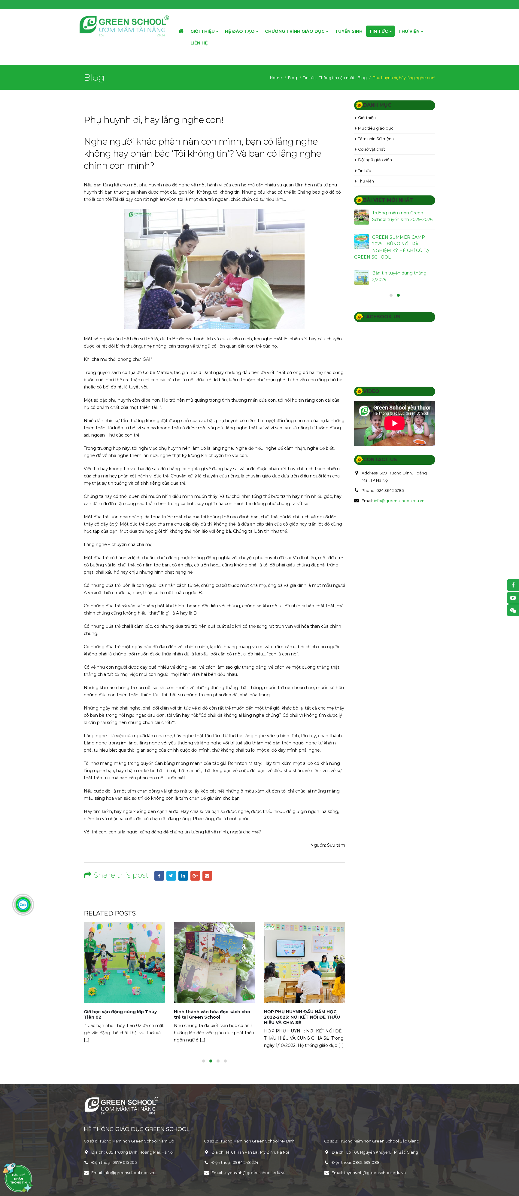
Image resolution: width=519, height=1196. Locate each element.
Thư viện (409, 31)
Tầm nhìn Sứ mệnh (376, 138)
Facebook (159, 876)
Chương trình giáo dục (295, 31)
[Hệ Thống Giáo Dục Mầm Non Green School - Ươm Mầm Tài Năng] (124, 26)
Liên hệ (199, 43)
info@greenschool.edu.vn (399, 500)
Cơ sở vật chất (371, 149)
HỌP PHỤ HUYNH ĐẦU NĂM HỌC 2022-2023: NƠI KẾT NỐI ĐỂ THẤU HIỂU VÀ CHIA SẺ (302, 1017)
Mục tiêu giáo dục (375, 128)
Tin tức (378, 31)
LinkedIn (183, 876)
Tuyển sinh (349, 31)
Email (207, 876)
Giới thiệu (202, 31)
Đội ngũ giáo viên (375, 159)
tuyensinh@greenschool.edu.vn (255, 1172)
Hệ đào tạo (240, 31)
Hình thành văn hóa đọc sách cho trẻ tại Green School (212, 1014)
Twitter (171, 876)
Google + (195, 876)
